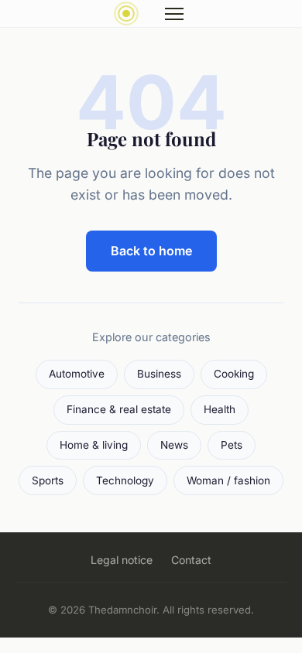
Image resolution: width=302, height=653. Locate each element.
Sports (47, 480)
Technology (125, 480)
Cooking (234, 374)
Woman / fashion (228, 480)
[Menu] (174, 14)
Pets (231, 445)
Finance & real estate (119, 409)
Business (159, 374)
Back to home (151, 250)
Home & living (94, 445)
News (174, 445)
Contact (191, 559)
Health (219, 409)
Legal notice (122, 559)
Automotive (77, 374)
